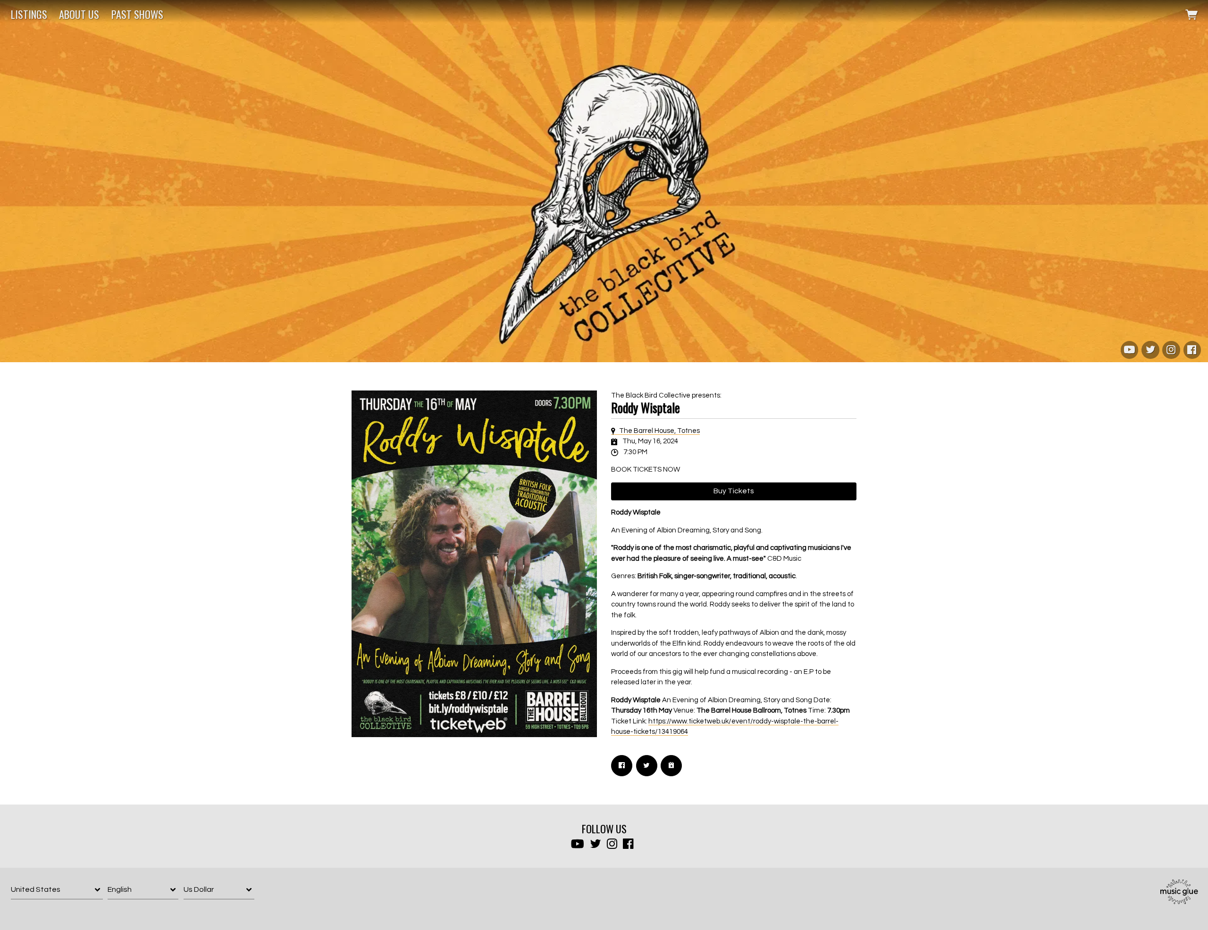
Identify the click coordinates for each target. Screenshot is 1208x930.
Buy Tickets (733, 491)
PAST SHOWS (137, 14)
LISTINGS (29, 14)
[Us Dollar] (219, 889)
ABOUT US (79, 14)
